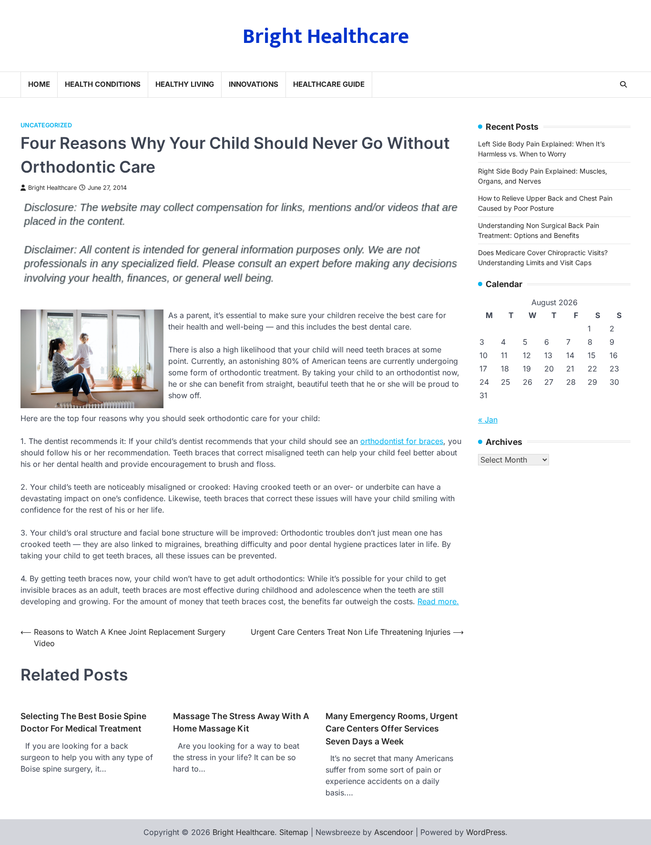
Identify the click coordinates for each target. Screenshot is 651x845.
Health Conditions (103, 84)
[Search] (623, 84)
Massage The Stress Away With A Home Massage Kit (241, 722)
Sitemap (293, 832)
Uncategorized (46, 125)
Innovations (253, 84)
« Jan (488, 419)
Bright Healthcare (326, 36)
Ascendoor (393, 832)
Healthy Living (184, 84)
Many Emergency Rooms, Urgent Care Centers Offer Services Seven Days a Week (392, 728)
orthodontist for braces (401, 441)
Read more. (438, 601)
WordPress (485, 832)
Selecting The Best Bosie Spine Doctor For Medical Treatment (83, 722)
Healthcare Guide (329, 84)
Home (39, 84)
